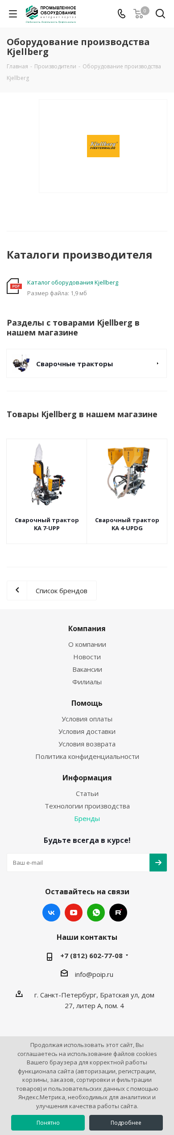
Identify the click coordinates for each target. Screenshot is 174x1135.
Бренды (87, 818)
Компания (87, 628)
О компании (87, 644)
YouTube (74, 912)
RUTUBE (118, 912)
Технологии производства (87, 805)
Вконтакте (51, 912)
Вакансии (87, 669)
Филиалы (87, 681)
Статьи (87, 793)
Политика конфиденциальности (87, 756)
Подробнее (126, 1123)
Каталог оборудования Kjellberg (72, 282)
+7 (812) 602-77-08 (91, 955)
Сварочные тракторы (74, 363)
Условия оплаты (87, 718)
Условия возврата (87, 743)
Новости (87, 656)
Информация (87, 778)
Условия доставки (87, 731)
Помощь (87, 703)
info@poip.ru (94, 974)
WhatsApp (96, 912)
